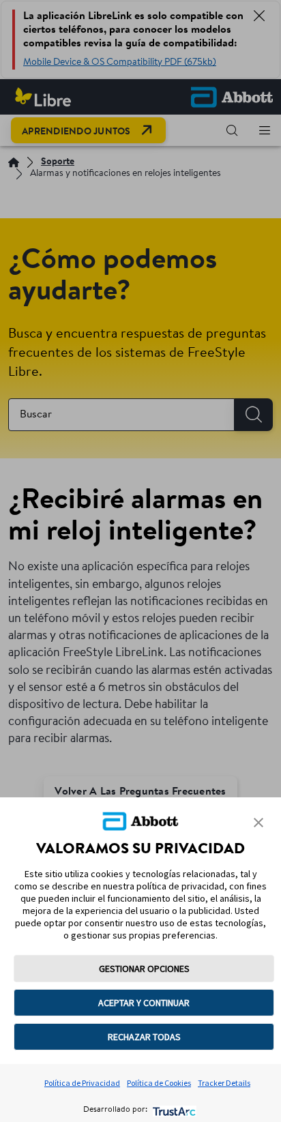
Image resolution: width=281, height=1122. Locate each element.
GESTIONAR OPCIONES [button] (144, 968)
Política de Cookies (159, 1083)
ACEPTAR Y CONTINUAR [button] (144, 1002)
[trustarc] (172, 1110)
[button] (258, 822)
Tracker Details (224, 1083)
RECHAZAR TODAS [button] (144, 1037)
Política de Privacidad (82, 1083)
